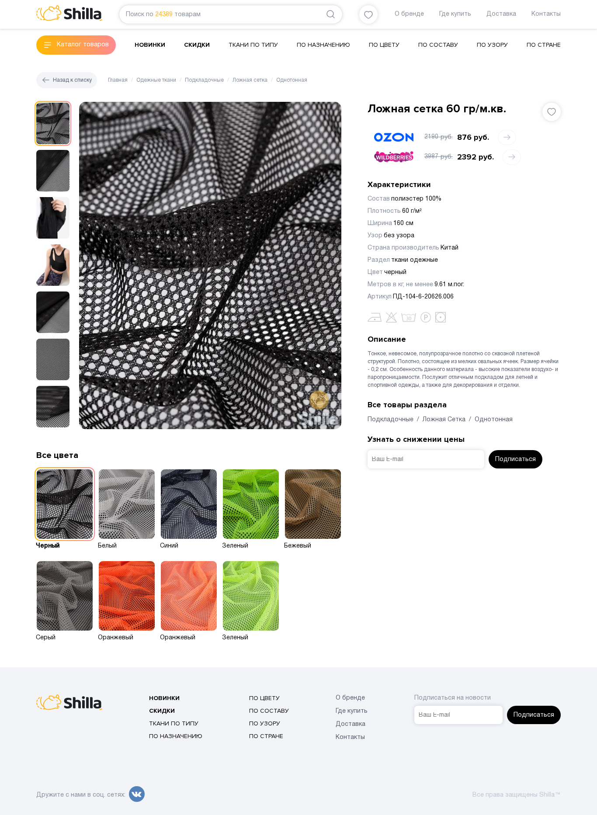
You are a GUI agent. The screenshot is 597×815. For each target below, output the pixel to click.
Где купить (455, 14)
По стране (544, 45)
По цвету (384, 45)
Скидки (197, 45)
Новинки (150, 45)
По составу (438, 45)
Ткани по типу (253, 45)
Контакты (546, 14)
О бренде (409, 14)
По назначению (323, 45)
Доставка (501, 14)
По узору (492, 45)
